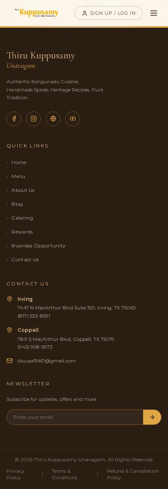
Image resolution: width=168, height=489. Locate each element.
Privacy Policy (15, 474)
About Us (21, 190)
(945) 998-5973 (35, 347)
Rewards (20, 232)
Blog (15, 204)
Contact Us (23, 259)
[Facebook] (14, 118)
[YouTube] (72, 118)
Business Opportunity (36, 245)
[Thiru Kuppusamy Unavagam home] (36, 13)
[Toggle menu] (153, 13)
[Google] (53, 118)
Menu (16, 176)
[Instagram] (33, 118)
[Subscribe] (152, 417)
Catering (20, 218)
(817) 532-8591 (34, 316)
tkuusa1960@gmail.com (47, 361)
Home (17, 162)
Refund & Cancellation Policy (133, 474)
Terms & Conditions (64, 474)
